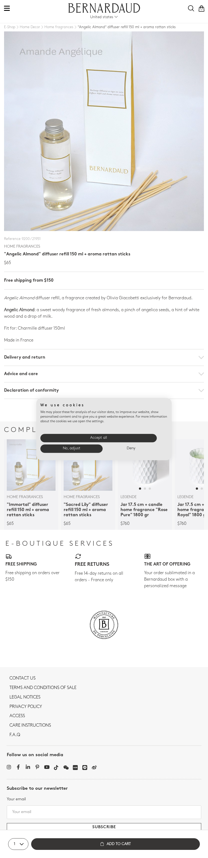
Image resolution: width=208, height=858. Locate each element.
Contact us (22, 678)
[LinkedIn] (27, 767)
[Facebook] (18, 767)
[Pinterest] (37, 767)
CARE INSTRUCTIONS (30, 725)
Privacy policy (25, 707)
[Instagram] (9, 767)
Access (17, 716)
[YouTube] (46, 767)
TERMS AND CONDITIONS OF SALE (42, 688)
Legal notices (24, 697)
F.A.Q (14, 735)
